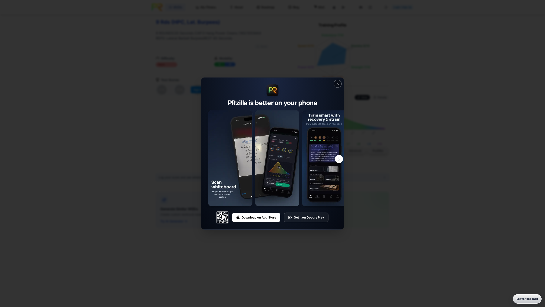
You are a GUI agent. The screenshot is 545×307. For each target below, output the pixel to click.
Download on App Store (259, 217)
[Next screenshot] (339, 159)
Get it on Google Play (309, 217)
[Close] (337, 83)
